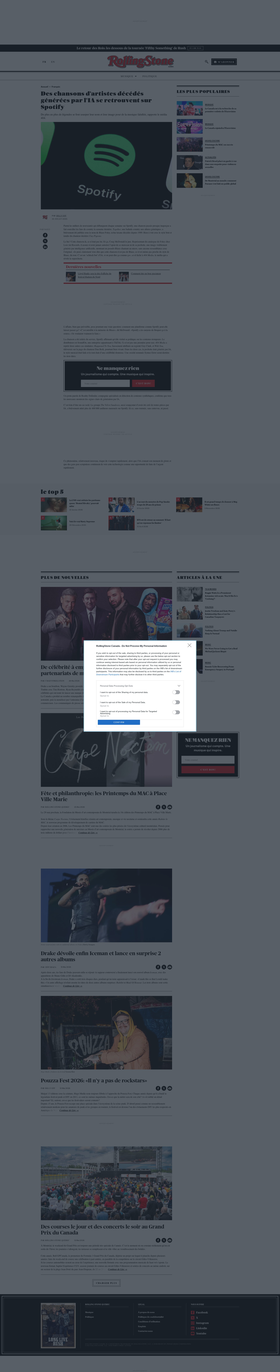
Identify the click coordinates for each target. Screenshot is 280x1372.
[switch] (176, 692)
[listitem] (140, 685)
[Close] (190, 646)
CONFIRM (119, 722)
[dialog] (140, 686)
